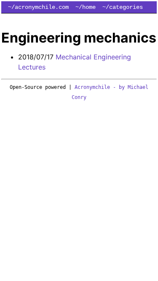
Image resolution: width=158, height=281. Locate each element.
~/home (85, 7)
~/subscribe (131, 19)
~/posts (47, 19)
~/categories (122, 7)
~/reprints (82, 19)
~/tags (18, 19)
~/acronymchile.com (38, 7)
